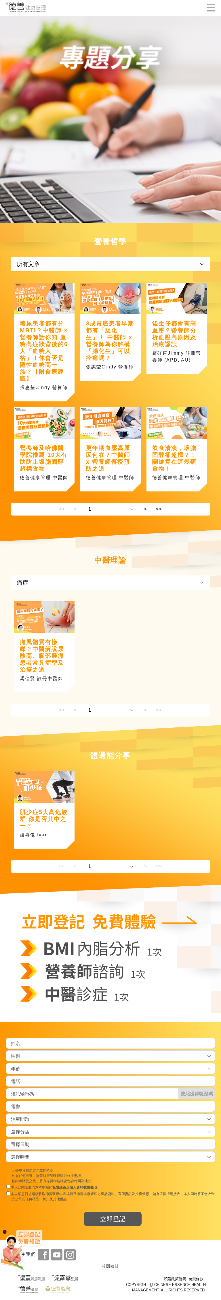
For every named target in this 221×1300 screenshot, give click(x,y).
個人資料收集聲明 (83, 1187)
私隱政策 (59, 1187)
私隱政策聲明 (175, 1279)
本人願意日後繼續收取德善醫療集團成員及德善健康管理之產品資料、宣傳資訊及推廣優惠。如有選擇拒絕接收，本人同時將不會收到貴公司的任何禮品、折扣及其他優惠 (112, 1196)
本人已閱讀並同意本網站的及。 (55, 1187)
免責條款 (195, 1279)
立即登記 (112, 1219)
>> (159, 509)
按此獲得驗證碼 (197, 1093)
